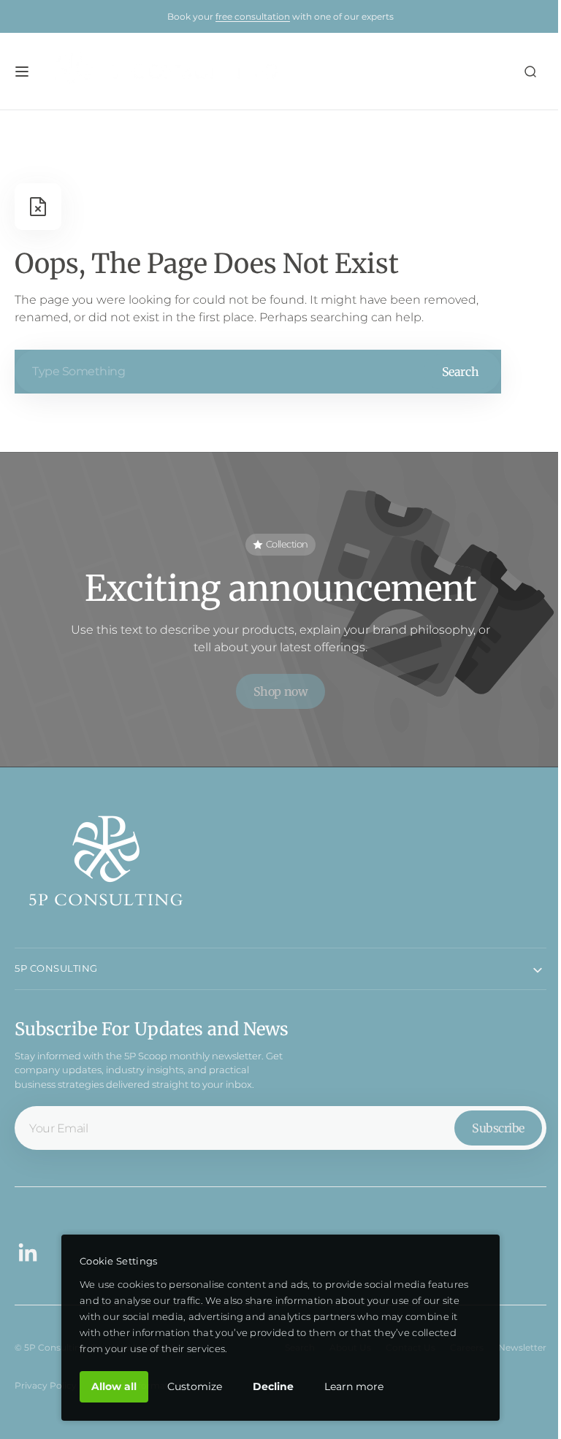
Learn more (348, 1386)
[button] (22, 71)
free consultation (252, 16)
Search (460, 371)
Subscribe (487, 1122)
